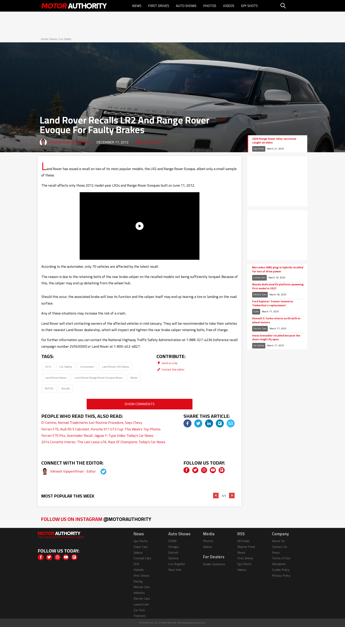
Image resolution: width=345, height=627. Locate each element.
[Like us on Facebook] (186, 470)
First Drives (158, 6)
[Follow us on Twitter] (195, 470)
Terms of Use (281, 558)
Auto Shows (186, 6)
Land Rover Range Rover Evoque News (99, 377)
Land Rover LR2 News (115, 366)
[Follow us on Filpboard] (222, 470)
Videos (228, 6)
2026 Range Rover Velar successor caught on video (274, 141)
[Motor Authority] (74, 6)
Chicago (173, 547)
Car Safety (65, 39)
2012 (48, 366)
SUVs (256, 311)
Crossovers (87, 366)
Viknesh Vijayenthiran (68, 142)
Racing (138, 581)
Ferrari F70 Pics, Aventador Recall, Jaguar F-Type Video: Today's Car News (97, 435)
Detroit (173, 552)
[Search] (293, 6)
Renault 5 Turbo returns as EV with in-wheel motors (276, 320)
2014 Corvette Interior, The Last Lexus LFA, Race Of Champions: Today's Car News (103, 442)
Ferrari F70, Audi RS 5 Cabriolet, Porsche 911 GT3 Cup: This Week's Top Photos (101, 429)
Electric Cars (260, 294)
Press (276, 552)
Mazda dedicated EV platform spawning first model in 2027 (277, 286)
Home (44, 39)
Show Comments (140, 404)
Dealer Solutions (214, 564)
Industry (139, 593)
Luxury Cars (259, 277)
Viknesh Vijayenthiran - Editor (73, 471)
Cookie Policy (280, 570)
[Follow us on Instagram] (204, 470)
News (136, 6)
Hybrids (139, 570)
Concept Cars (142, 558)
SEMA (172, 541)
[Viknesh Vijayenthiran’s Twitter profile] (100, 471)
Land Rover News (55, 377)
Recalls (65, 388)
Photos (209, 6)
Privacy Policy (281, 575)
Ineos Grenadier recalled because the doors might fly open (276, 337)
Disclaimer (279, 564)
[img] (187, 423)
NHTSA (49, 388)
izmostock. (201, 623)
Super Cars (141, 547)
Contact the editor (172, 369)
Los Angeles (176, 564)
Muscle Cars (142, 587)
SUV (136, 564)
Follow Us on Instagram (96, 519)
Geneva (173, 558)
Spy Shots (249, 6)
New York (174, 570)
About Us (278, 541)
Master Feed (246, 547)
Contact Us (279, 547)
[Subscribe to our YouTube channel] (213, 470)
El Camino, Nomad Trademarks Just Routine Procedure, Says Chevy (91, 422)
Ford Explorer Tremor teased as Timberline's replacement (272, 303)
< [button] (216, 495)
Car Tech (139, 610)
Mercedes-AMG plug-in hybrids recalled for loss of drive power (277, 269)
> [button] (232, 495)
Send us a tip (169, 363)
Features (140, 616)
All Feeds (243, 541)
